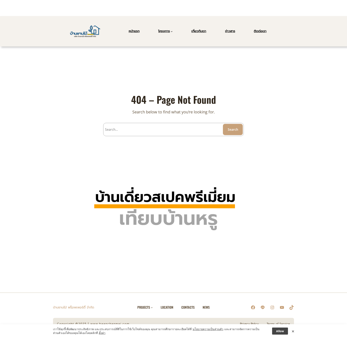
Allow (280, 331)
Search (233, 129)
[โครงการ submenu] (172, 31)
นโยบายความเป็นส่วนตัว (208, 329)
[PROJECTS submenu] (152, 307)
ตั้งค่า (102, 333)
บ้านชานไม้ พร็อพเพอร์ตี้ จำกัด (73, 307)
